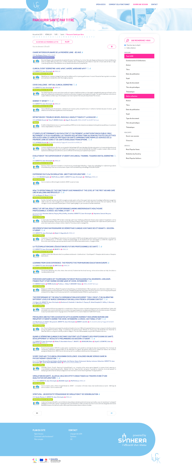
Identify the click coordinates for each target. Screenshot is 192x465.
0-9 (34, 37)
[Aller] (127, 40)
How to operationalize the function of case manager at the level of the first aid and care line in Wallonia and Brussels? (74, 191)
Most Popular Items (133, 149)
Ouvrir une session (132, 136)
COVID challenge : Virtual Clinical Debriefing (53, 84)
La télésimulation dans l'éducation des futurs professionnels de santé (65, 246)
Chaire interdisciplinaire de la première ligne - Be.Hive (57, 52)
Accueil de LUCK (37, 34)
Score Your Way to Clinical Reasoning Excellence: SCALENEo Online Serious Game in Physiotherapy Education (69, 357)
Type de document (132, 83)
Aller (67, 42)
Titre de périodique (133, 87)
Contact (154, 4)
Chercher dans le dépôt (133, 45)
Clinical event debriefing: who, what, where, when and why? (59, 68)
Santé (62, 34)
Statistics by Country (133, 154)
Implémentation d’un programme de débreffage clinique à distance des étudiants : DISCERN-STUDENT (74, 229)
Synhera (73, 436)
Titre (128, 69)
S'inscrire (129, 140)
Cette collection (131, 48)
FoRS (56, 34)
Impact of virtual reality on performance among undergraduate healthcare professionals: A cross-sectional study (67, 209)
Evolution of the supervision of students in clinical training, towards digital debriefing (73, 156)
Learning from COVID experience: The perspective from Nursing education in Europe (70, 263)
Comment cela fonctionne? (119, 4)
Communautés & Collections (136, 60)
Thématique (130, 92)
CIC (71, 439)
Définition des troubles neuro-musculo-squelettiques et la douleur (64, 117)
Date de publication (133, 74)
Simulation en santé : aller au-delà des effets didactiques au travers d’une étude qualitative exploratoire (70, 377)
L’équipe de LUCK (76, 434)
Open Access (101, 4)
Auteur (128, 65)
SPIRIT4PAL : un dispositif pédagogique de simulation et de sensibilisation (65, 394)
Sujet (128, 78)
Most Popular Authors (133, 158)
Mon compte (38, 439)
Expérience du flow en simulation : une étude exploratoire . (59, 174)
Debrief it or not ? (41, 101)
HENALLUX (48, 34)
